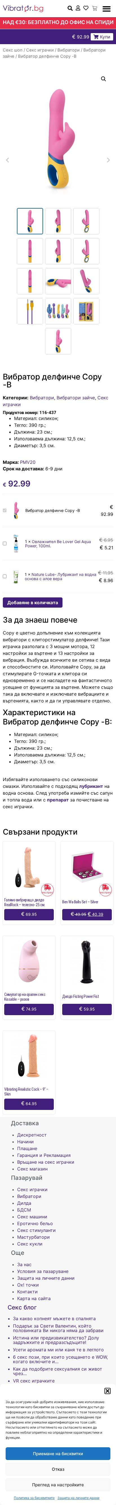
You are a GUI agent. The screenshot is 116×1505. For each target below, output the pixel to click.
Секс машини (32, 1216)
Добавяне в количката (32, 602)
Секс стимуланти (36, 1230)
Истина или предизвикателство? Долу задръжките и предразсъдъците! (56, 1340)
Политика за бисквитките (34, 1498)
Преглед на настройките (58, 1484)
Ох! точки (28, 1285)
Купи (104, 37)
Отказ (58, 1469)
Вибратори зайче (76, 397)
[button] (107, 1391)
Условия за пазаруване (42, 1271)
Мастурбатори (33, 1237)
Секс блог (22, 1307)
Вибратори (68, 50)
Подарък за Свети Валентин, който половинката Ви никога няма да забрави (58, 1328)
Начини (25, 1141)
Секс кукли (30, 1244)
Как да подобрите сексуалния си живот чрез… (57, 1371)
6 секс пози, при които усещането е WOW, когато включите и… (60, 1359)
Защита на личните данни (78, 1498)
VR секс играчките (34, 1380)
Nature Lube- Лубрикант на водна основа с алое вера (60, 576)
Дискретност (32, 1135)
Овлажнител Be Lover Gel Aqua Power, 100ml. (58, 543)
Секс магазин (32, 1169)
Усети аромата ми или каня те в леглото (58, 1349)
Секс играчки (40, 50)
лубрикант (90, 786)
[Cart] (94, 8)
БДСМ (24, 1210)
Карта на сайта (34, 1298)
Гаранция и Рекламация (44, 1155)
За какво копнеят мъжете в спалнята (54, 1318)
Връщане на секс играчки (45, 1162)
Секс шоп (13, 50)
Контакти (27, 1291)
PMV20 (27, 462)
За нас (24, 1264)
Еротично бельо (35, 1223)
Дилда (24, 1203)
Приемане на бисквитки (58, 1453)
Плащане (27, 1148)
